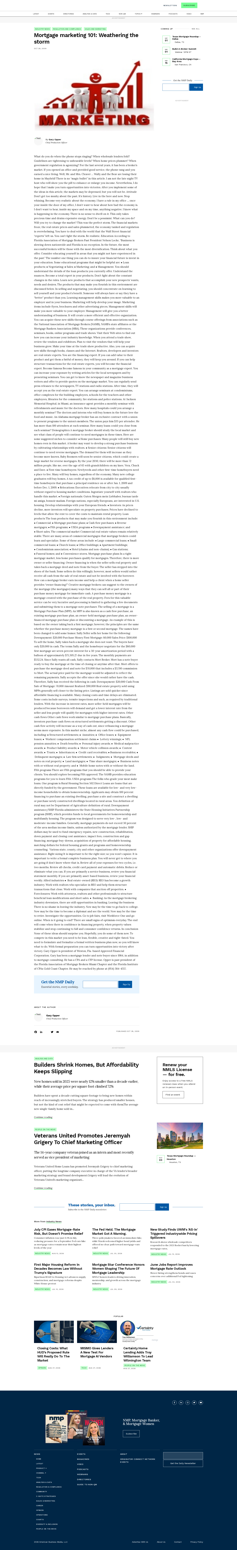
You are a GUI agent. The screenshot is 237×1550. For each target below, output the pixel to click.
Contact (178, 1542)
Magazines (83, 1459)
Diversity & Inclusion (47, 1524)
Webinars (155, 14)
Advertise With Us (140, 1542)
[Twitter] (52, 1031)
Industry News (42, 29)
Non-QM (122, 14)
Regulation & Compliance (49, 1487)
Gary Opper (55, 139)
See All (196, 29)
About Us (161, 1542)
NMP (202, 14)
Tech (108, 14)
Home (38, 1459)
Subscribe (189, 5)
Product (41, 1468)
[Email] (57, 1031)
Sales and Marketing (95, 29)
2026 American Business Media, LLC (50, 1542)
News (37, 1454)
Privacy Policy (196, 1542)
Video (189, 14)
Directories (68, 14)
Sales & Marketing (45, 1501)
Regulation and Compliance (67, 29)
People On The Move (45, 1129)
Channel (40, 1473)
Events (51, 14)
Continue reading (43, 1117)
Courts (40, 1520)
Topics (138, 14)
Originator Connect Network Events (137, 1460)
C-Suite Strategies (46, 1496)
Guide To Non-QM (87, 1484)
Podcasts (173, 14)
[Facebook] (35, 1031)
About (123, 1454)
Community (41, 1492)
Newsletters (170, 5)
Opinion (42, 1368)
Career (39, 1506)
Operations (42, 1515)
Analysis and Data (44, 1059)
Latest (36, 14)
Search (200, 6)
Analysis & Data (90, 14)
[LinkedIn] (41, 1031)
